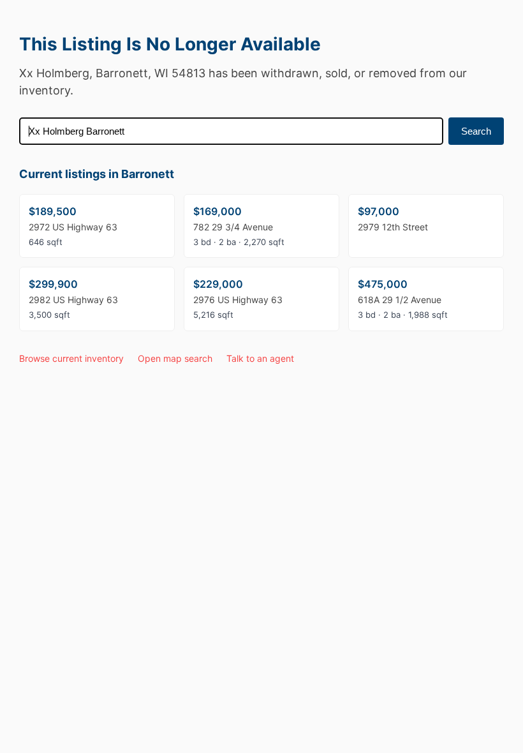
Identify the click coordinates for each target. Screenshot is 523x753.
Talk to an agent (260, 358)
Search (476, 131)
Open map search (175, 358)
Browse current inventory (71, 358)
